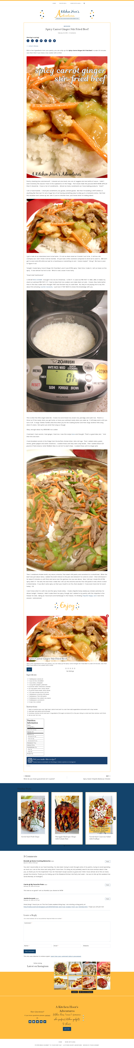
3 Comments (72, 33)
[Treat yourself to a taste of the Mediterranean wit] (61, 968)
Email (56, 946)
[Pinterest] (37, 1021)
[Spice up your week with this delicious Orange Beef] (61, 983)
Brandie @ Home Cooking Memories (37, 861)
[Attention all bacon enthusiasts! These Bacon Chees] (103, 983)
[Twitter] (44, 1021)
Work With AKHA (70, 1042)
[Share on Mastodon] (54, 40)
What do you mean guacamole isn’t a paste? (39, 777)
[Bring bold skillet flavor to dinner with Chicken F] (75, 968)
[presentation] (33, 815)
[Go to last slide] (19, 818)
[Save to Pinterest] (36, 40)
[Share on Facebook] (28, 40)
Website (86, 946)
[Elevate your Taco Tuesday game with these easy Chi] (75, 983)
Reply (107, 861)
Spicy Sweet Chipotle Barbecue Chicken (96, 777)
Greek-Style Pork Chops (30, 837)
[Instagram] (33, 1021)
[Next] (114, 818)
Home (54, 3)
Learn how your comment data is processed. (66, 956)
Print (29, 669)
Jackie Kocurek (29, 898)
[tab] (64, 845)
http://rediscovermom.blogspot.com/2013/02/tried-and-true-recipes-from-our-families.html (56, 907)
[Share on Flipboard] (41, 40)
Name (26, 946)
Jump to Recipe (33, 46)
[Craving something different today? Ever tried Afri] (103, 968)
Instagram (72, 762)
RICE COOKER (37, 280)
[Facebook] (30, 1021)
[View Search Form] (84, 3)
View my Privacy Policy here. (96, 1014)
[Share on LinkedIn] (45, 40)
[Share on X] (32, 40)
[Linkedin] (41, 1021)
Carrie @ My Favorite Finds (34, 884)
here (73, 434)
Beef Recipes (67, 26)
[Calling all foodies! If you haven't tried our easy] (89, 968)
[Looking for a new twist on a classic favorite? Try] (89, 983)
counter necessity (46, 287)
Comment (28, 923)
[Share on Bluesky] (50, 40)
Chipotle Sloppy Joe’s (89, 596)
